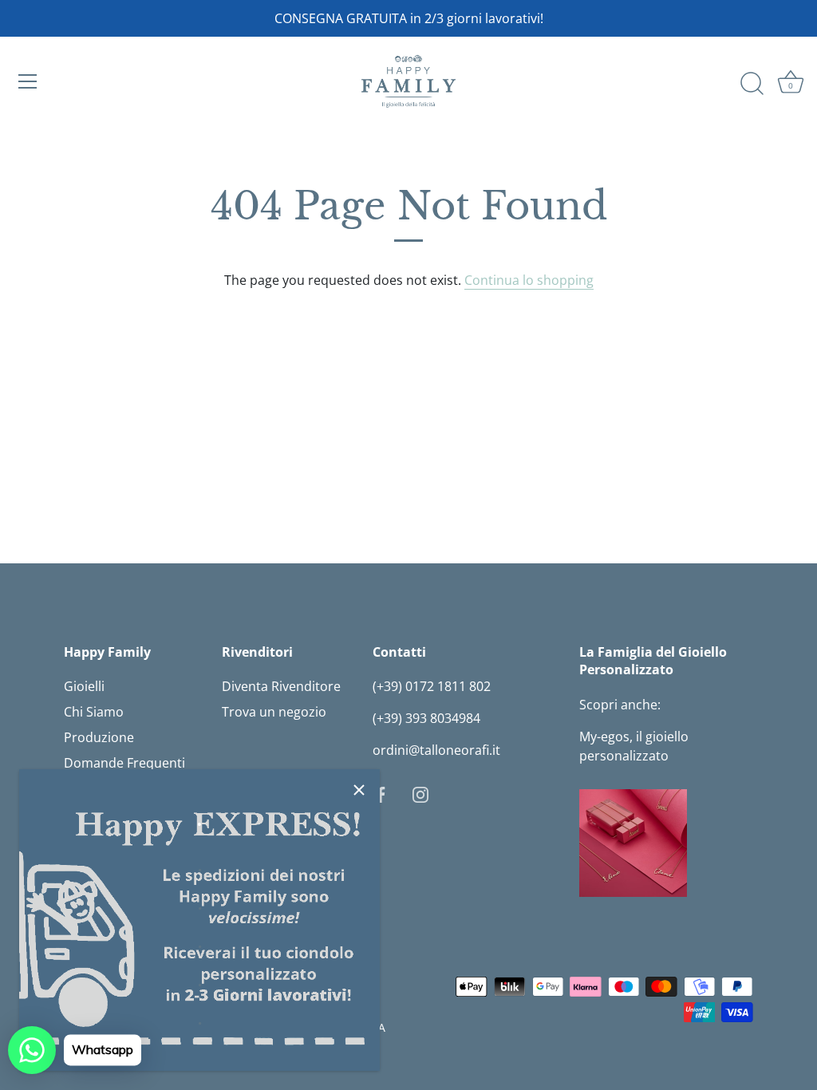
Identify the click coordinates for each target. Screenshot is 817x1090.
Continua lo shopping (529, 280)
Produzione (99, 737)
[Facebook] (381, 793)
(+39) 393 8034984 (426, 718)
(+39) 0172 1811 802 (432, 686)
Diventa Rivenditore (281, 686)
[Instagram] (420, 793)
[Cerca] (751, 83)
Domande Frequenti (124, 763)
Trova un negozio (274, 712)
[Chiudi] (359, 790)
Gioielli (84, 686)
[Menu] (27, 81)
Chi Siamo (94, 712)
